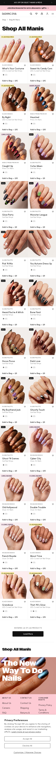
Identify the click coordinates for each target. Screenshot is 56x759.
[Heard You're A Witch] (14, 292)
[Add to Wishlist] (25, 65)
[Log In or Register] (47, 14)
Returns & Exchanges (25, 714)
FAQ (4, 712)
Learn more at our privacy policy (26, 731)
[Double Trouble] (42, 487)
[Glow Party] (14, 195)
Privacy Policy (45, 705)
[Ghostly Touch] (42, 390)
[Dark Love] (42, 341)
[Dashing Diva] (9, 14)
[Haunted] (42, 97)
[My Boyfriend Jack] (14, 390)
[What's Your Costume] (14, 48)
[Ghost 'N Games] (14, 439)
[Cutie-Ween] (42, 146)
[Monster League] (42, 195)
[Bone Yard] (42, 292)
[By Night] (14, 97)
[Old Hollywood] (14, 487)
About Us (6, 703)
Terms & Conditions (43, 711)
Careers (6, 708)
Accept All (27, 738)
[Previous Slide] (4, 2)
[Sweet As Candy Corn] (42, 48)
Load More (28, 634)
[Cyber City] (42, 439)
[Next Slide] (51, 2)
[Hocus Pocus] (14, 341)
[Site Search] (31, 14)
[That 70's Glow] (42, 585)
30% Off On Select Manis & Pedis (28, 2)
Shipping (24, 708)
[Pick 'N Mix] (14, 243)
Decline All (27, 745)
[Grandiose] (14, 585)
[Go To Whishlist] (36, 14)
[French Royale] (14, 536)
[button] (28, 8)
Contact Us (25, 703)
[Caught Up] (14, 146)
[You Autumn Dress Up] (42, 243)
